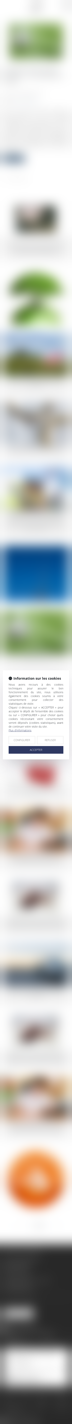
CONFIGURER (22, 740)
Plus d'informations (20, 730)
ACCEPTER (36, 750)
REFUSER (50, 740)
